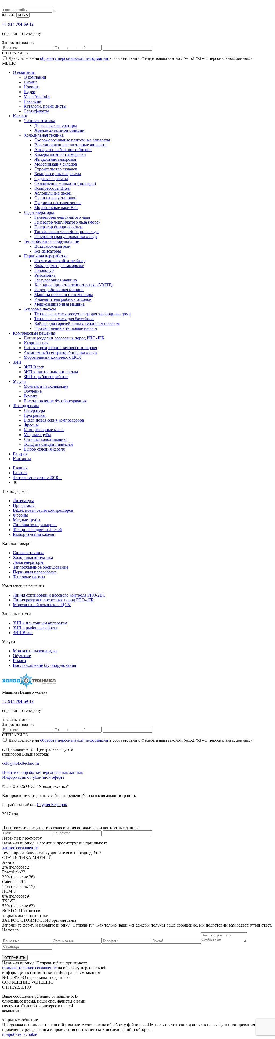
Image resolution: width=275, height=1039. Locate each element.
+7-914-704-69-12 (18, 24)
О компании (24, 72)
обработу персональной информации (74, 58)
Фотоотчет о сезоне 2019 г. (37, 477)
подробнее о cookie (19, 1034)
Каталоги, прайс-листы (45, 106)
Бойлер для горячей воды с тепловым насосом (76, 323)
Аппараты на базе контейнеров (63, 149)
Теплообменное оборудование (51, 241)
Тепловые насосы (40, 309)
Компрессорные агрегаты (57, 173)
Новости (31, 87)
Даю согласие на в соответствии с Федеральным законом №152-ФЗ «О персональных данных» (130, 58)
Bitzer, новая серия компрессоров (54, 420)
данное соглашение (20, 848)
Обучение (33, 391)
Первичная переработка (45, 256)
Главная (20, 468)
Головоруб (44, 270)
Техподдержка (26, 405)
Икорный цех (36, 343)
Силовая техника (39, 120)
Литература (34, 410)
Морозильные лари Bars (56, 207)
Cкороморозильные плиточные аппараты (72, 140)
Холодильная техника (44, 135)
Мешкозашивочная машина (59, 304)
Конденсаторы (47, 251)
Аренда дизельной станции (59, 130)
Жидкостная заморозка (55, 159)
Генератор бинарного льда (58, 227)
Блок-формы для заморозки (59, 265)
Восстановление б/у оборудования (55, 400)
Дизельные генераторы (55, 125)
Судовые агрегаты (51, 178)
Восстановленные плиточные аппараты (70, 144)
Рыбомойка (44, 275)
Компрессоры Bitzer (52, 188)
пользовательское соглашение (29, 967)
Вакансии (33, 101)
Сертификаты (36, 111)
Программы (34, 415)
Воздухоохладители (52, 246)
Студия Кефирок (52, 804)
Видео (29, 91)
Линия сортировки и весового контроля (60, 347)
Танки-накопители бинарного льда (66, 231)
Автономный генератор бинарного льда (60, 352)
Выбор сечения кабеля (44, 449)
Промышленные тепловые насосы (65, 328)
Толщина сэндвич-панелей (48, 444)
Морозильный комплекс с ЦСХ (52, 357)
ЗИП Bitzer (34, 367)
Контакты (22, 458)
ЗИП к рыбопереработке (46, 376)
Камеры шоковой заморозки (60, 154)
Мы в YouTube (37, 96)
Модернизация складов (55, 164)
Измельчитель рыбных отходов (62, 299)
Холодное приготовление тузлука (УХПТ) (73, 285)
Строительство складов (55, 169)
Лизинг (30, 82)
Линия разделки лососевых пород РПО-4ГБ (64, 338)
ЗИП (17, 362)
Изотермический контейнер (59, 260)
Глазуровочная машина (55, 280)
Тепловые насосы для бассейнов (64, 318)
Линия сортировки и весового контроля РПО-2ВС (59, 595)
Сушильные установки (55, 198)
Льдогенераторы (39, 212)
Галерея (20, 454)
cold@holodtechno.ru (20, 763)
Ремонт (30, 396)
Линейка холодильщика (45, 439)
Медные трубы (37, 434)
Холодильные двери (52, 193)
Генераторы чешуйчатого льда (62, 217)
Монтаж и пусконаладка (46, 386)
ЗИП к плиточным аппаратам (51, 371)
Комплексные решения (34, 333)
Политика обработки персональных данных (42, 772)
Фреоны (31, 425)
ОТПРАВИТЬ (15, 53)
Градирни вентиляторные (57, 202)
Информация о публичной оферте (33, 777)
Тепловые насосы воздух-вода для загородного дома (82, 314)
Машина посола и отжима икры (63, 294)
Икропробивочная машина (59, 289)
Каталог (20, 116)
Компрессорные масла (44, 429)
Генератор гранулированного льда (65, 236)
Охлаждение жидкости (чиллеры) (65, 183)
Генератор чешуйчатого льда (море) (67, 222)
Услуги (19, 381)
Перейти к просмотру (22, 838)
